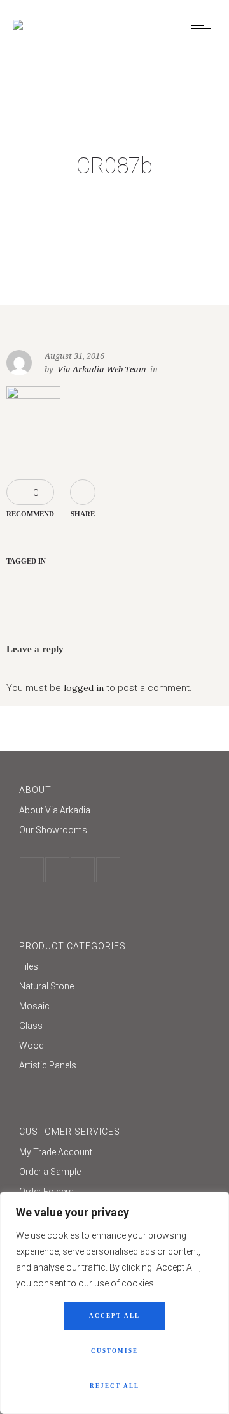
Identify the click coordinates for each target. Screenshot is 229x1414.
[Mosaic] (114, 1007)
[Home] (18, 25)
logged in (84, 688)
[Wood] (114, 1047)
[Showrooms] (114, 830)
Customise (114, 1351)
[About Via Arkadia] (114, 812)
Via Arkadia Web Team (101, 369)
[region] (114, 1303)
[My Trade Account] (114, 1153)
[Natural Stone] (114, 988)
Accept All (114, 1316)
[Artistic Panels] (114, 1065)
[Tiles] (114, 968)
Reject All (114, 1386)
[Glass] (114, 1027)
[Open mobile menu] (203, 25)
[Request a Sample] (114, 1173)
